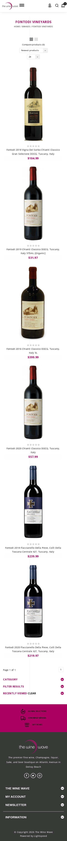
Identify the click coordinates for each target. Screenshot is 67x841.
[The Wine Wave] (10, 6)
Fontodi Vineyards (42, 26)
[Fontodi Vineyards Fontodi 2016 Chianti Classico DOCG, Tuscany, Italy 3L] (33, 303)
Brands (26, 26)
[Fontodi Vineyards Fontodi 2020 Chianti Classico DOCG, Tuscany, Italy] (33, 402)
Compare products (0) (33, 44)
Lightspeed (40, 835)
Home (17, 26)
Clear (32, 693)
